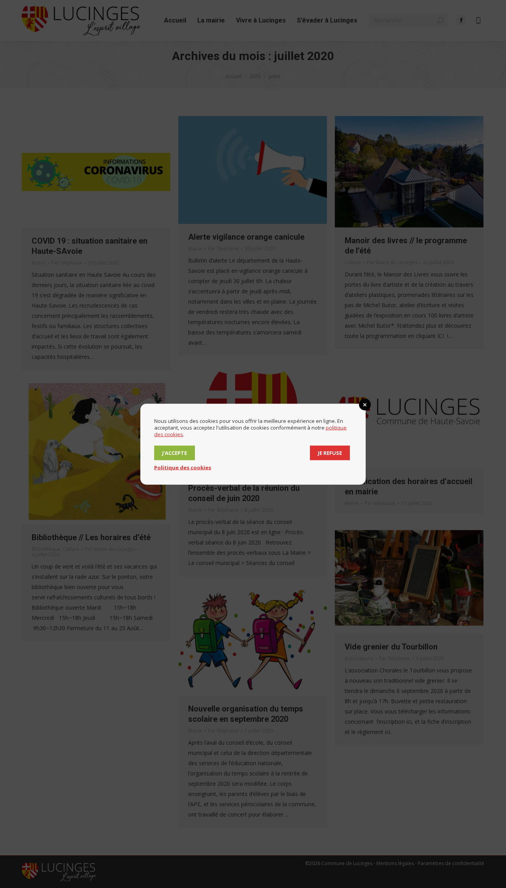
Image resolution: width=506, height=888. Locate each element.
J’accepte (174, 452)
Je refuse (330, 452)
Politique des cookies (182, 467)
